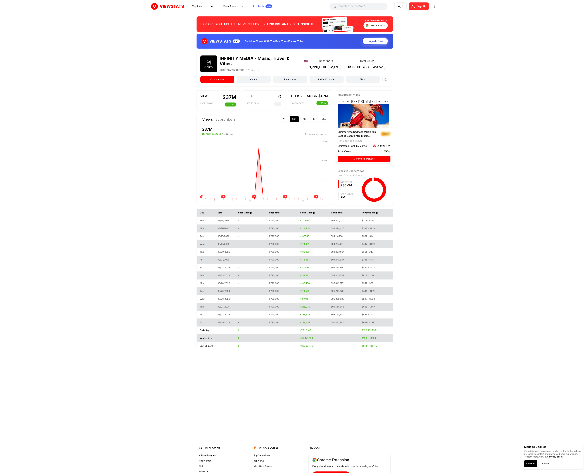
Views (207, 119)
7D (284, 119)
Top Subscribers (262, 455)
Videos (253, 79)
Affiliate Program (207, 455)
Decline (545, 463)
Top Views (259, 460)
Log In (400, 6)
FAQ (201, 466)
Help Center (205, 460)
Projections (290, 79)
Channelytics (217, 79)
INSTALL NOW (378, 25)
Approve (530, 463)
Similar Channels (327, 79)
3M (304, 119)
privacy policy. (556, 456)
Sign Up (421, 6)
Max (324, 119)
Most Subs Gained (263, 466)
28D (294, 119)
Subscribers (225, 119)
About (363, 79)
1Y (314, 119)
